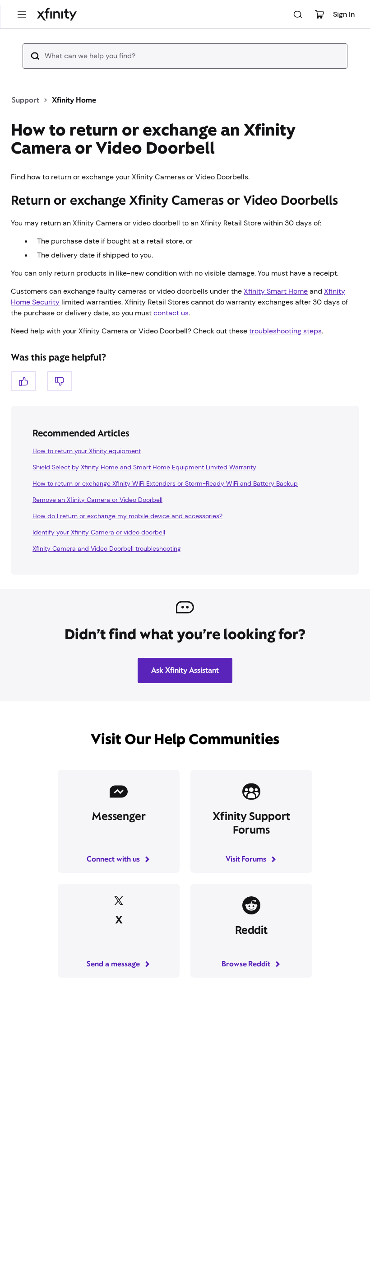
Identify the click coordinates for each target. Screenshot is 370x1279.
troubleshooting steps (285, 331)
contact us (171, 313)
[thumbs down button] (59, 381)
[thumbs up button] (23, 381)
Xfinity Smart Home (276, 291)
